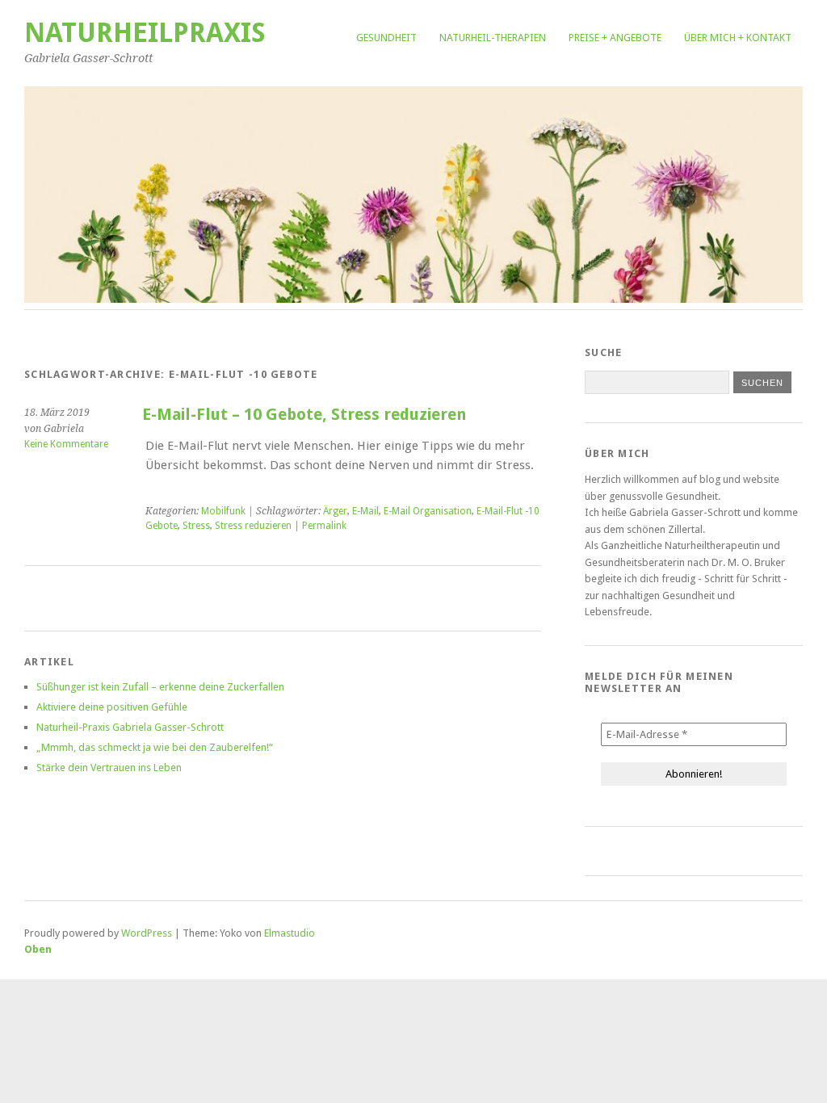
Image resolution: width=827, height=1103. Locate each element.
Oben (38, 949)
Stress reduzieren (253, 525)
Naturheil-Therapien (492, 37)
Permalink (324, 525)
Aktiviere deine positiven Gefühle (111, 707)
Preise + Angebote (615, 37)
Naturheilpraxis (145, 32)
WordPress (146, 933)
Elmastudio (289, 933)
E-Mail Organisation (428, 511)
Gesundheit (386, 37)
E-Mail (365, 511)
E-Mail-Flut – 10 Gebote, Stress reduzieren (304, 414)
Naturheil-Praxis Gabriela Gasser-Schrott (130, 727)
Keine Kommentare (66, 444)
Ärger (335, 511)
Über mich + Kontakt (737, 37)
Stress (196, 525)
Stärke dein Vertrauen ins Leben (109, 767)
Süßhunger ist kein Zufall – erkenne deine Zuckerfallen (160, 687)
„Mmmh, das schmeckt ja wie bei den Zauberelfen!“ (154, 747)
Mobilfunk (223, 511)
